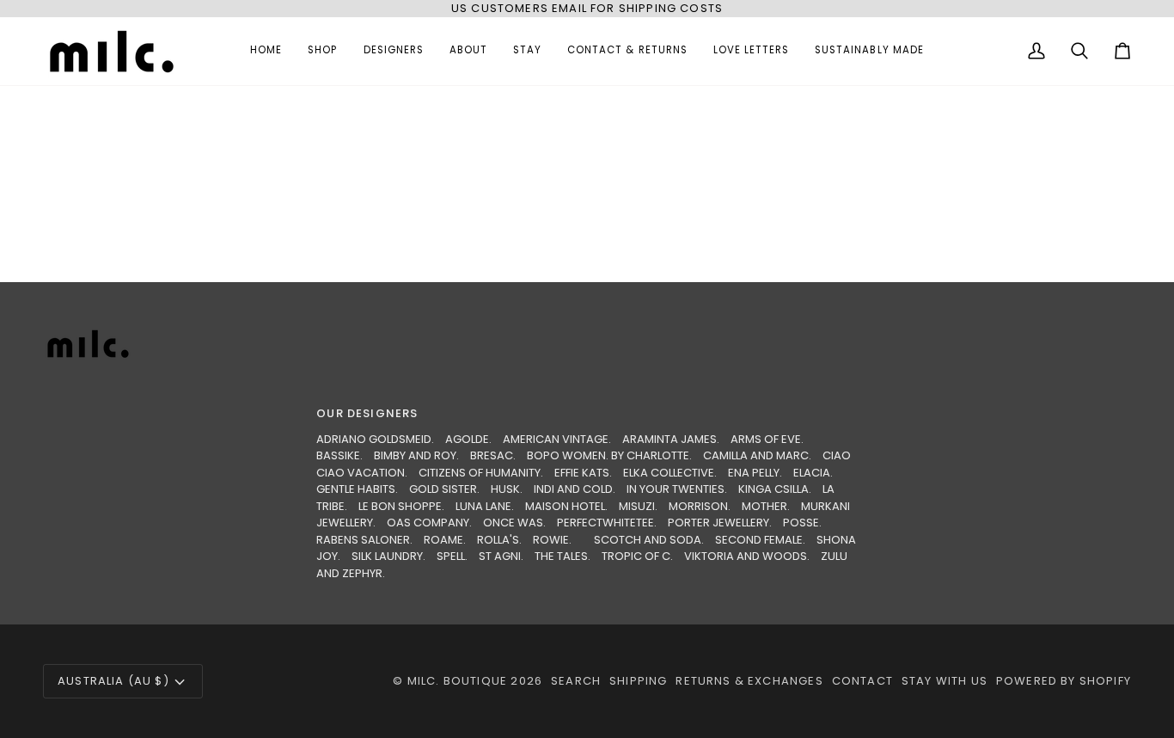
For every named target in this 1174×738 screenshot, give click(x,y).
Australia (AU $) (113, 681)
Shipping (638, 681)
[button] (322, 51)
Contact (862, 681)
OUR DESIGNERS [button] (367, 413)
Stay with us (945, 681)
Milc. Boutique (457, 681)
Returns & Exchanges (749, 681)
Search (576, 681)
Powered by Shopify (1063, 681)
